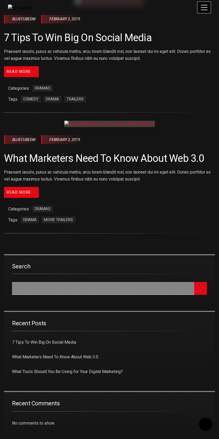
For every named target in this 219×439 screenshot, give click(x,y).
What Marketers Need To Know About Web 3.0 (104, 158)
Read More (19, 71)
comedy (30, 99)
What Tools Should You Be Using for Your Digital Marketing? (67, 371)
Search (21, 266)
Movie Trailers (58, 220)
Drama (52, 99)
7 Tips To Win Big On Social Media (78, 38)
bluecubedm (24, 19)
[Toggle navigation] (204, 7)
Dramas (42, 88)
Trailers (75, 99)
